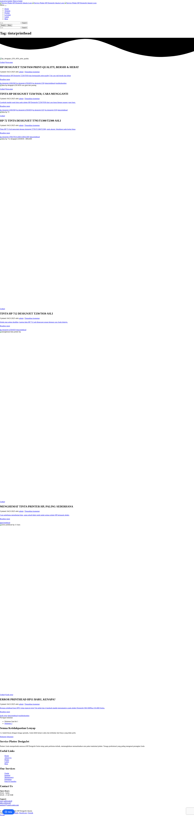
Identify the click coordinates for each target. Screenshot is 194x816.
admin (21, 72)
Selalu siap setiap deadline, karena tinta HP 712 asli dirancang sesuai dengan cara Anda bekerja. (34, 322)
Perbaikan (8, 779)
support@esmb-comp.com (9, 805)
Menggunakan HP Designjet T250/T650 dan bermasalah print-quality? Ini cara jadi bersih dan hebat (35, 76)
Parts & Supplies (10, 781)
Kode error (9, 695)
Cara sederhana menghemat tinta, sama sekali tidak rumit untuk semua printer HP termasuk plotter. (34, 515)
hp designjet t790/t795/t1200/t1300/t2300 (14, 137)
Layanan (7, 15)
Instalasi (7, 775)
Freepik (30, 813)
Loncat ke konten (6, 1)
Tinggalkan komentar (32, 72)
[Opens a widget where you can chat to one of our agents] (8, 812)
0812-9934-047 (5, 803)
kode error (3, 716)
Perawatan (9, 62)
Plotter (6, 760)
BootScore (23, 813)
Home (6, 9)
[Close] (5, 5)
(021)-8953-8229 (6, 801)
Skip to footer (17, 1)
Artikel (2, 62)
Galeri (6, 17)
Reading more (5, 79)
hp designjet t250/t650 (24, 83)
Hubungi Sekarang (6, 737)
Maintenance (9, 777)
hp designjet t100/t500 (8, 83)
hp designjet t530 (38, 83)
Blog (6, 19)
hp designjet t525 (38, 110)
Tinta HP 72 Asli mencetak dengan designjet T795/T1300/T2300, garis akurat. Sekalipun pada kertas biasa (37, 129)
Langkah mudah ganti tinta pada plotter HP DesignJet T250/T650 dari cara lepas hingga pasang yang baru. (38, 102)
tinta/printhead (50, 83)
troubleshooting (60, 83)
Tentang (7, 11)
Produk (7, 13)
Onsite (6, 773)
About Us (7, 758)
